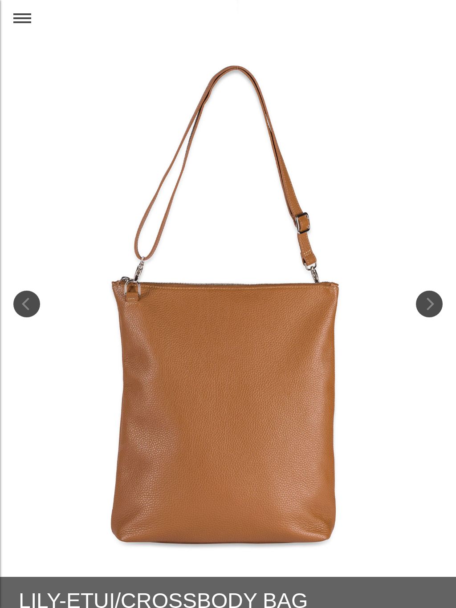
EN (433, 23)
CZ (413, 23)
